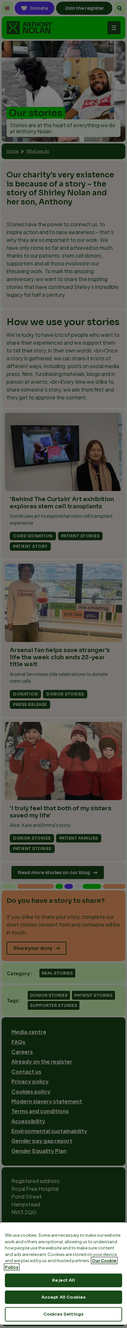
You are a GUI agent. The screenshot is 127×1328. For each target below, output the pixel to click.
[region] (63, 1273)
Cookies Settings (63, 1314)
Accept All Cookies (63, 1297)
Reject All (63, 1280)
